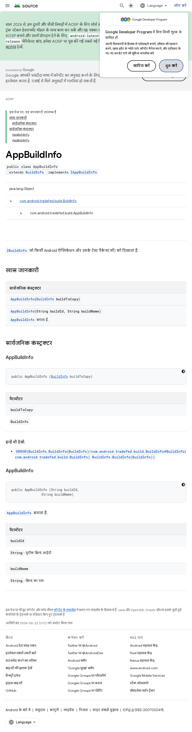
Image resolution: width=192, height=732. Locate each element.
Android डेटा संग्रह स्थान (21, 645)
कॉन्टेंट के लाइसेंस (65, 610)
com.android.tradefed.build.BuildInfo (48, 201)
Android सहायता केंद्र (144, 645)
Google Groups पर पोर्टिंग (85, 690)
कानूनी (54, 710)
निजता (83, 710)
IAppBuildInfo (83, 172)
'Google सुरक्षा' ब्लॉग (81, 668)
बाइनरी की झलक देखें (19, 668)
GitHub (11, 690)
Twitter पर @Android (82, 645)
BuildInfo (35, 172)
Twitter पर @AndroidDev (85, 653)
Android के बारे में (18, 710)
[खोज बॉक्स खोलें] (122, 5)
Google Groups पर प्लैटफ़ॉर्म (87, 675)
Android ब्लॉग (77, 660)
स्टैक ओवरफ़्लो (139, 683)
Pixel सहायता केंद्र (141, 653)
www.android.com (144, 668)
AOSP (10, 99)
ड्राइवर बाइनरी (14, 683)
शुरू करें (171, 66)
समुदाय (40, 710)
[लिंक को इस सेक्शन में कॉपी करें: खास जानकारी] (43, 271)
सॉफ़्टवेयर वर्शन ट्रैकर (142, 690)
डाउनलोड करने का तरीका (21, 660)
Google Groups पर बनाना (85, 683)
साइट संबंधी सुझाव (105, 710)
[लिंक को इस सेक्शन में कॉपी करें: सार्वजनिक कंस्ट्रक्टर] (57, 343)
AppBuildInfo (22, 299)
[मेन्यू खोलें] (7, 5)
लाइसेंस (68, 710)
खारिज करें (141, 66)
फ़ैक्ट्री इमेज (13, 675)
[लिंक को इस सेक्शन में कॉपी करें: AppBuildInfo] (38, 358)
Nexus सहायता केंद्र (142, 660)
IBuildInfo (17, 250)
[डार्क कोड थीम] (183, 371)
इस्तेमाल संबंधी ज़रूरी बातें (21, 653)
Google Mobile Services (147, 675)
